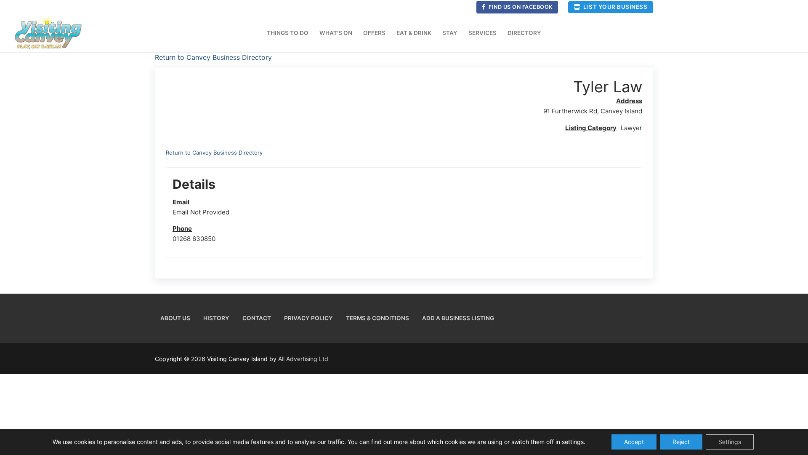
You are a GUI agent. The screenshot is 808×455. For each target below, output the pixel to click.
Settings (729, 441)
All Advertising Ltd (303, 358)
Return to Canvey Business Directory (213, 57)
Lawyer (631, 128)
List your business (615, 6)
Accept (634, 441)
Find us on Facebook (520, 7)
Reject (681, 441)
